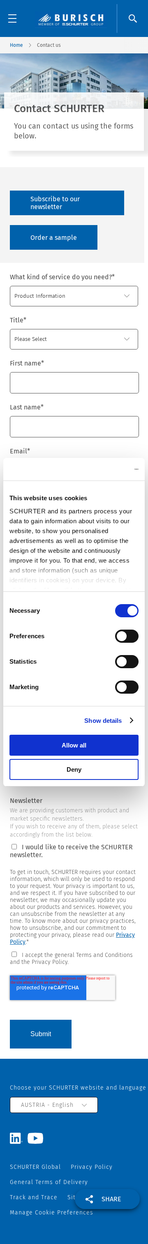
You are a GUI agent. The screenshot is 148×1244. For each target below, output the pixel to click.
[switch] (127, 636)
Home (16, 45)
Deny (74, 769)
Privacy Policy (92, 1167)
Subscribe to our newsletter (55, 203)
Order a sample (53, 237)
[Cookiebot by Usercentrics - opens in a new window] (104, 469)
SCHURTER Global (35, 1167)
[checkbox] (74, 958)
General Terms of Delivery (49, 1182)
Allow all (74, 745)
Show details (103, 720)
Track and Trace (34, 1197)
